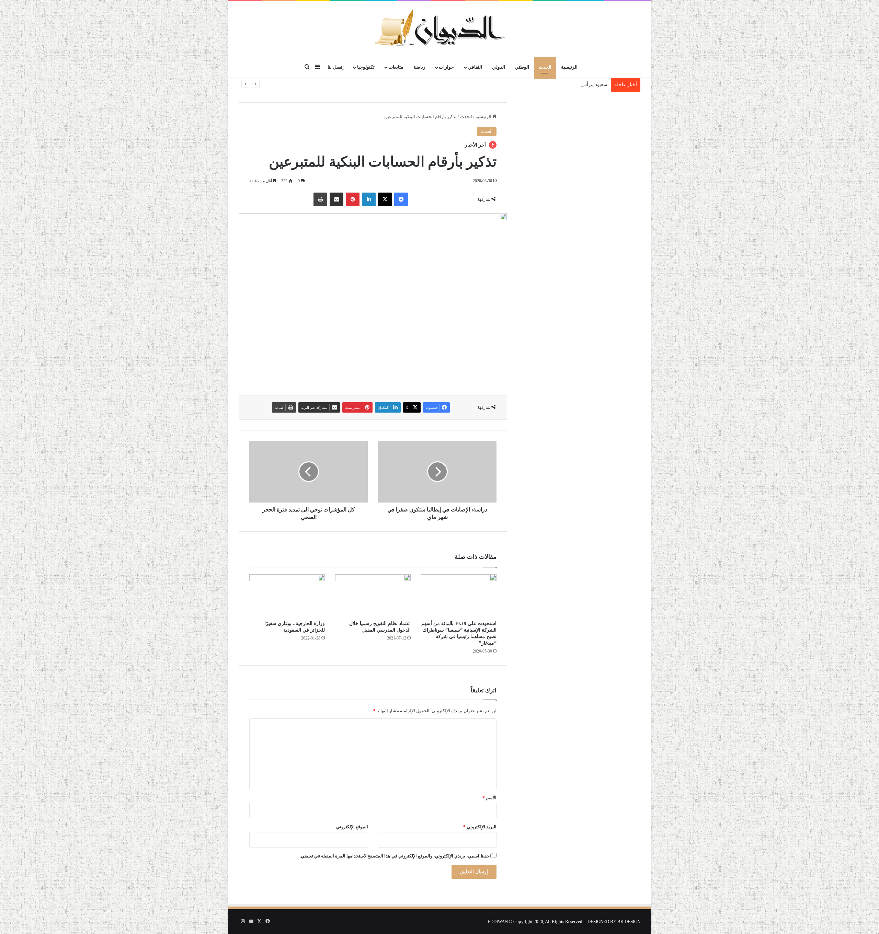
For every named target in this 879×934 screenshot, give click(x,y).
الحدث (545, 67)
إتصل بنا (336, 67)
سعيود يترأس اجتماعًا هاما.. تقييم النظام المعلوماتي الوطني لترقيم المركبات (531, 84)
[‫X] (385, 199)
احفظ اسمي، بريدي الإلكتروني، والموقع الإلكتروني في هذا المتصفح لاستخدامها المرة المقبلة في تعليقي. (395, 855)
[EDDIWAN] (439, 28)
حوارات (446, 67)
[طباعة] (320, 199)
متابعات (395, 67)
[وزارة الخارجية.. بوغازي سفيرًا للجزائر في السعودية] (287, 595)
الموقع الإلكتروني (352, 826)
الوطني (522, 67)
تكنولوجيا (366, 67)
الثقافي (475, 67)
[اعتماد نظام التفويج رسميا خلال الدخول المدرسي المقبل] (373, 595)
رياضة (419, 67)
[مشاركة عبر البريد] (336, 199)
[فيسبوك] (401, 199)
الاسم (489, 797)
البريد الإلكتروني (479, 826)
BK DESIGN (628, 921)
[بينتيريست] (352, 199)
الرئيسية (569, 67)
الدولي (498, 67)
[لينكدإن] (369, 199)
